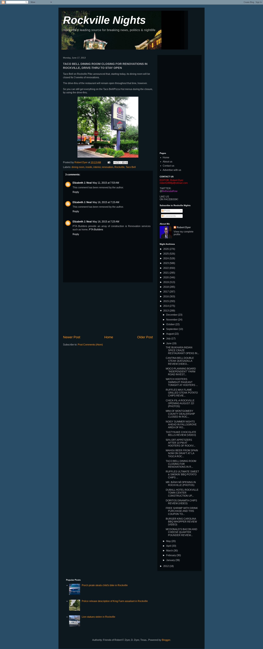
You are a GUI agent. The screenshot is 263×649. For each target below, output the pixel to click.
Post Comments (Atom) (90, 344)
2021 (166, 272)
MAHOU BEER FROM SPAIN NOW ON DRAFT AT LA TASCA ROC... (182, 453)
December (172, 314)
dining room (78, 167)
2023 (166, 263)
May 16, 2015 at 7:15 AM (106, 202)
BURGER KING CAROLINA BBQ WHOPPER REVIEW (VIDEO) (181, 521)
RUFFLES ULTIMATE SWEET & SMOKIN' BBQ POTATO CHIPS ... (182, 474)
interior (97, 167)
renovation (107, 167)
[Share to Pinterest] (126, 162)
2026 (166, 249)
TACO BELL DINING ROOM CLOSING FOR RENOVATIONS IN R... (181, 464)
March (170, 550)
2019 (166, 282)
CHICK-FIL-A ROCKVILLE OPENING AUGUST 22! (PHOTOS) (180, 403)
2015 (166, 301)
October (170, 324)
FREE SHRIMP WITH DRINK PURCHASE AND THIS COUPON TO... (182, 511)
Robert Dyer (184, 227)
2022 (166, 268)
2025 (166, 253)
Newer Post (71, 337)
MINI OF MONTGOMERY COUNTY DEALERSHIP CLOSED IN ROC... (180, 414)
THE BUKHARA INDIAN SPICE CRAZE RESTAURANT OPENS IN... (182, 350)
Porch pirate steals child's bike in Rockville (105, 585)
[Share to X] (120, 162)
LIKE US (164, 196)
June (169, 343)
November (172, 319)
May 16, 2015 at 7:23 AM (106, 221)
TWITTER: (165, 188)
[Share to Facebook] (123, 162)
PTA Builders (96, 229)
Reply (76, 192)
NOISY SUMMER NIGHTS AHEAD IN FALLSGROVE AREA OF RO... (181, 424)
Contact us (168, 165)
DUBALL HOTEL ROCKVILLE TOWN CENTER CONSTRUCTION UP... (182, 493)
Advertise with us (172, 170)
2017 (166, 291)
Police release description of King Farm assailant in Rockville (115, 601)
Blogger (166, 640)
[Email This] (114, 162)
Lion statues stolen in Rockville (98, 617)
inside (89, 167)
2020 (166, 277)
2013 (166, 310)
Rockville (119, 167)
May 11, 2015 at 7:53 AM (106, 182)
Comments (169, 216)
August (170, 333)
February (171, 555)
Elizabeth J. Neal (82, 182)
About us (167, 161)
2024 (166, 258)
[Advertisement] (108, 308)
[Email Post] (108, 162)
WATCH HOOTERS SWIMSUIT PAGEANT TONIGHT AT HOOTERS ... (182, 382)
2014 (166, 306)
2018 (166, 287)
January (170, 560)
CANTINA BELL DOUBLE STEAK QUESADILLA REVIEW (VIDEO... (180, 361)
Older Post (145, 337)
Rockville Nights (104, 20)
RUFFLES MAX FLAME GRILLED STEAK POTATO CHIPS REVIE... (182, 393)
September (172, 329)
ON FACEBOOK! (169, 199)
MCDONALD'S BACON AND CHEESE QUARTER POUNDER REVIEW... (181, 532)
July (168, 338)
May (168, 541)
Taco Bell (131, 167)
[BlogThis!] (117, 162)
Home (108, 337)
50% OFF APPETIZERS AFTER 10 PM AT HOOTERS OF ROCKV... (180, 443)
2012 (166, 566)
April (169, 546)
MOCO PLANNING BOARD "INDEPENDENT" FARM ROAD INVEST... (181, 371)
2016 (166, 296)
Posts (166, 210)
